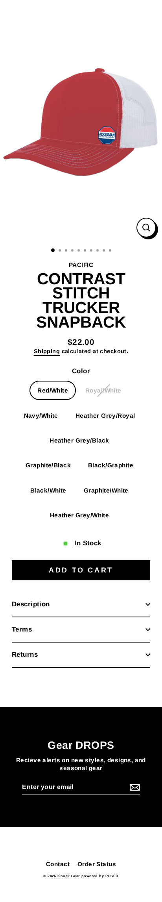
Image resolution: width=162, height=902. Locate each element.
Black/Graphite (110, 465)
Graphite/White (106, 490)
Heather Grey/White (79, 515)
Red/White (52, 390)
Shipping (47, 351)
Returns (25, 654)
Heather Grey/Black (79, 440)
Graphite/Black (48, 465)
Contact (58, 864)
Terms (22, 629)
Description (31, 604)
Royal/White (103, 390)
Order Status (96, 864)
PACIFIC (81, 264)
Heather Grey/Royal (105, 415)
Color (81, 371)
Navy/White (41, 415)
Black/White (48, 490)
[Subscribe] (133, 787)
